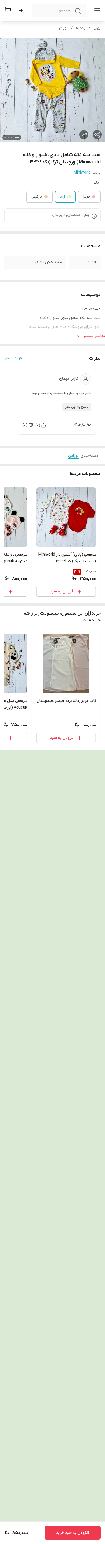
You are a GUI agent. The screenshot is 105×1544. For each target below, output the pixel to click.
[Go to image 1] (17, 137)
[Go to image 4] (5, 137)
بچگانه (80, 28)
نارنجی (36, 196)
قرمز (86, 196)
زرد (62, 196)
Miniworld (82, 172)
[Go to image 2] (11, 137)
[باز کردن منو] (96, 10)
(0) (37, 425)
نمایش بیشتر (94, 336)
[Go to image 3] (8, 137)
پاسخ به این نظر (76, 407)
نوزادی (63, 28)
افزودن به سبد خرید (72, 1532)
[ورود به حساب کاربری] (22, 10)
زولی (97, 28)
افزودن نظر (13, 358)
